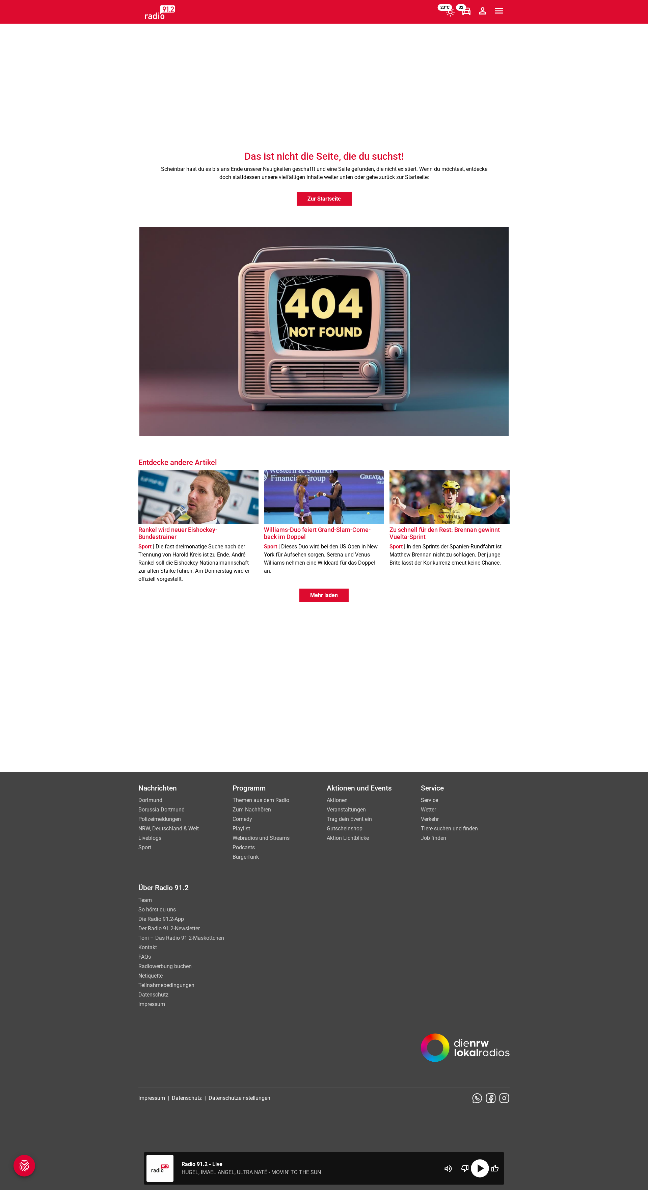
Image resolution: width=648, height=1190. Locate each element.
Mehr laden (324, 595)
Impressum (151, 1004)
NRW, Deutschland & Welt (168, 828)
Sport (144, 847)
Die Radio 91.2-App (161, 919)
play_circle (480, 1168)
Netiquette (150, 976)
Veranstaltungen (346, 809)
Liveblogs (149, 838)
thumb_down (465, 1168)
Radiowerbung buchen (165, 966)
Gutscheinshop (344, 828)
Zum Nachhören (252, 809)
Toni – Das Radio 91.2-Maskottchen (181, 938)
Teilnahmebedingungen (166, 985)
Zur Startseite (324, 199)
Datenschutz (153, 994)
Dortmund (150, 800)
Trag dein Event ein (349, 819)
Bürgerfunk (246, 857)
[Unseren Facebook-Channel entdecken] (490, 1098)
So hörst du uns (157, 909)
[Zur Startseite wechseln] (160, 12)
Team (145, 900)
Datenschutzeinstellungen (239, 1098)
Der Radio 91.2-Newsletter (169, 928)
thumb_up (495, 1168)
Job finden (433, 838)
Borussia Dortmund (161, 809)
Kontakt (147, 947)
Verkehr (430, 819)
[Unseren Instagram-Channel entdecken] (504, 1098)
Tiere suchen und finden (449, 828)
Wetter (428, 809)
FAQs (144, 957)
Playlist (241, 828)
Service (429, 800)
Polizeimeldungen (159, 819)
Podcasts (244, 847)
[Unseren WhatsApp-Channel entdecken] (477, 1098)
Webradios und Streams (261, 838)
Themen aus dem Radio (261, 800)
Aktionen (337, 800)
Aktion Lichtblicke (348, 838)
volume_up (448, 1168)
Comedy (242, 819)
